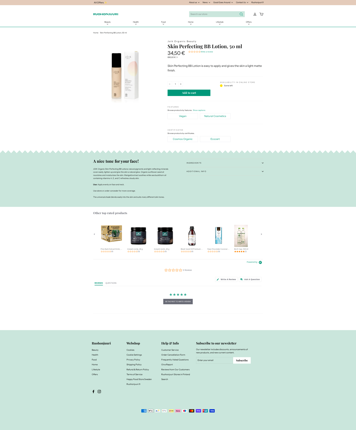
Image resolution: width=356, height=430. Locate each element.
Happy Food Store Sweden (139, 379)
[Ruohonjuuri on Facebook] (93, 391)
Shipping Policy (134, 364)
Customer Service (170, 350)
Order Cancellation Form (173, 355)
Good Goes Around (222, 2)
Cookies (130, 350)
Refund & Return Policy (138, 369)
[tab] (226, 279)
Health (136, 22)
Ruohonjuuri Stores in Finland (175, 374)
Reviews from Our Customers (175, 369)
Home (190, 22)
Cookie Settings (134, 355)
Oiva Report (167, 364)
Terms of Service (134, 374)
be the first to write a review (178, 301)
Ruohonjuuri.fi (257, 2)
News (205, 2)
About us (193, 2)
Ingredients (194, 163)
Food (163, 22)
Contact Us (241, 2)
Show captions (199, 110)
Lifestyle (219, 22)
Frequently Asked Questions (175, 359)
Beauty (107, 22)
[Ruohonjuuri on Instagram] (99, 391)
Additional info (196, 171)
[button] (94, 234)
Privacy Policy (133, 359)
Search (164, 379)
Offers (249, 22)
